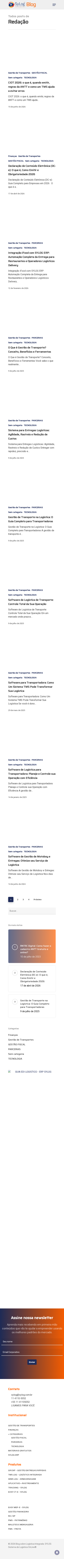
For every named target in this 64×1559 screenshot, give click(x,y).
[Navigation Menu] (54, 4)
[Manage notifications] (57, 1552)
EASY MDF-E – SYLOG (18, 1507)
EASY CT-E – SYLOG (17, 1492)
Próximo (38, 899)
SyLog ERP (13, 1455)
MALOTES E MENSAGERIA (20, 1524)
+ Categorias (15, 1434)
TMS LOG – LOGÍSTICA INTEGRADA (25, 1474)
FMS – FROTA (14, 1528)
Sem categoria (15, 77)
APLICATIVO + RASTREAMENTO (23, 1483)
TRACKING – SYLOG (17, 1487)
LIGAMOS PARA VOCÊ (23, 1405)
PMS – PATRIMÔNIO (17, 1520)
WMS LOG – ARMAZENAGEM (22, 1479)
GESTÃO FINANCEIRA (18, 1511)
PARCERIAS (37, 243)
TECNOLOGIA (30, 77)
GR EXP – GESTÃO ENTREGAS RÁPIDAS (27, 1470)
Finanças (12, 156)
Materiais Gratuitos (19, 1450)
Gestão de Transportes (19, 72)
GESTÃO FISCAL (39, 72)
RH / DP (11, 1516)
